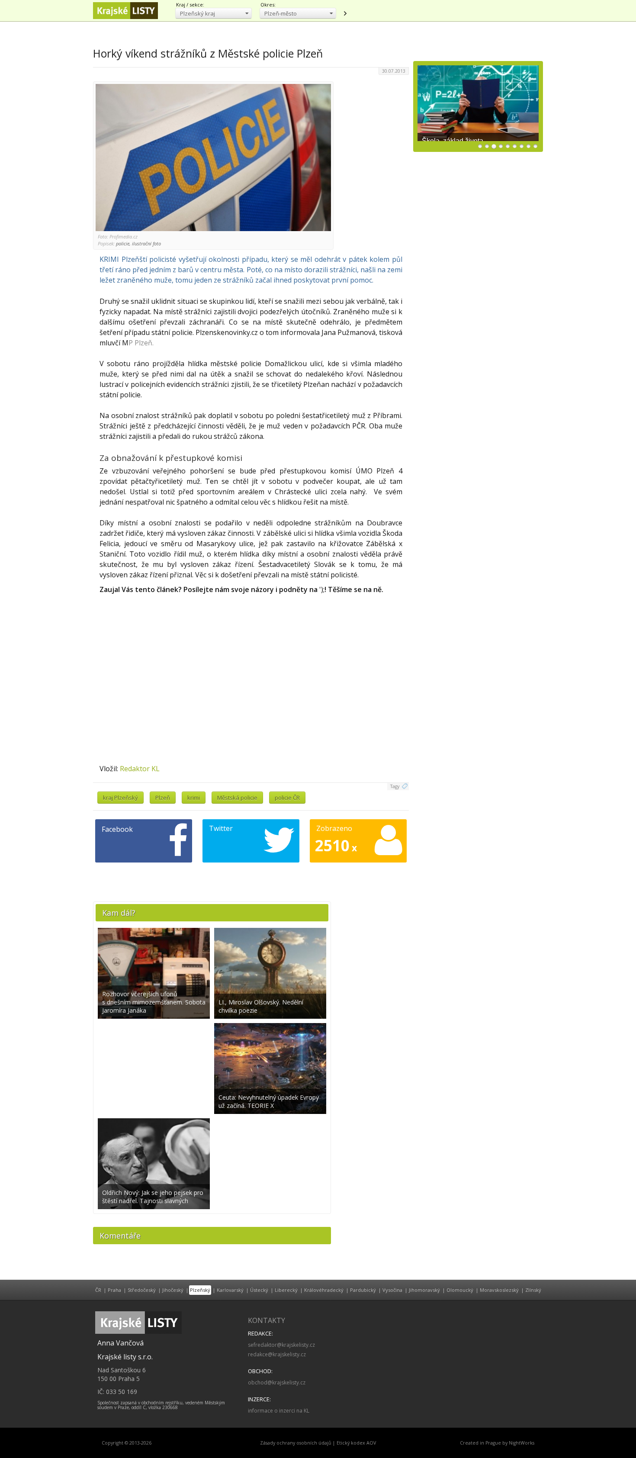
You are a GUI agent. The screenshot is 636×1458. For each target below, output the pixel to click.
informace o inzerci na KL (278, 1410)
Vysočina (392, 1290)
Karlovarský (230, 1290)
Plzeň (162, 797)
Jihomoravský (424, 1290)
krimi (193, 797)
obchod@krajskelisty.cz (276, 1382)
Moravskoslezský (499, 1290)
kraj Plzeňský (120, 797)
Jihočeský (172, 1290)
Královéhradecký (324, 1290)
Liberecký (286, 1290)
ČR (98, 1290)
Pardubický (363, 1290)
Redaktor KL (140, 768)
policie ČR (287, 797)
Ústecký (259, 1290)
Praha (114, 1290)
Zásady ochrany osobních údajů (295, 1443)
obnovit (344, 13)
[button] (213, 13)
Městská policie (237, 797)
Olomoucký (459, 1290)
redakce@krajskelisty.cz (277, 1354)
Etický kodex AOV (356, 1443)
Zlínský (533, 1290)
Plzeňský (200, 1290)
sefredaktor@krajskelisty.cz (281, 1345)
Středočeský (142, 1290)
